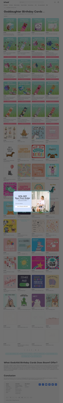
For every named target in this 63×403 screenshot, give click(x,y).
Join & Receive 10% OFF (22, 206)
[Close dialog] (48, 192)
